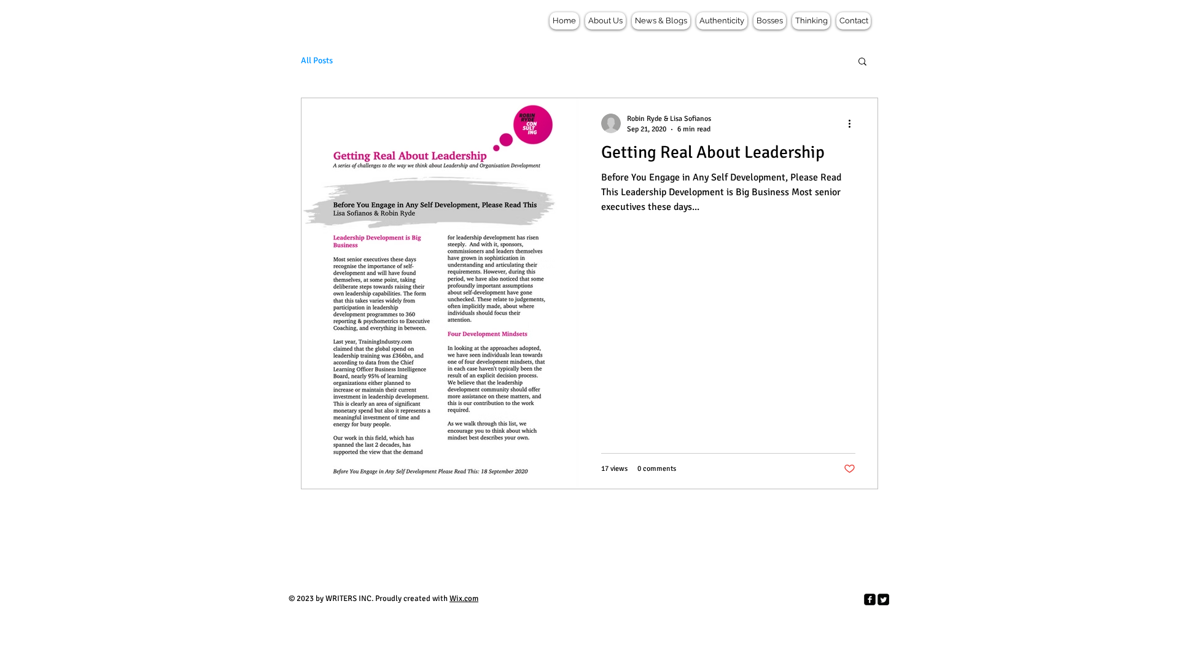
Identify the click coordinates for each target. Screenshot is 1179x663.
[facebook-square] (870, 599)
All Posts (317, 60)
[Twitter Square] (883, 599)
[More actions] (853, 123)
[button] (862, 62)
